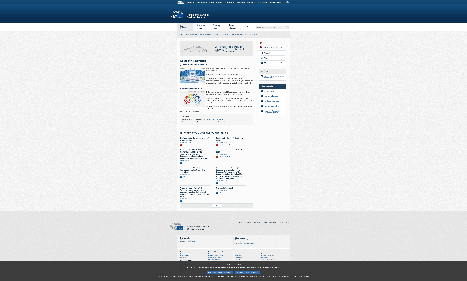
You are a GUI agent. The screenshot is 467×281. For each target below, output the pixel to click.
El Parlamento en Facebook (273, 63)
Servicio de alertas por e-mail (273, 47)
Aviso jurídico (257, 222)
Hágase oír (264, 257)
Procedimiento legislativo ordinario (245, 243)
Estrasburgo (212, 109)
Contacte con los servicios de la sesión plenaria (273, 77)
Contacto (248, 222)
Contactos (183, 257)
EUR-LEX (238, 241)
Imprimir (240, 222)
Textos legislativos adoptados (233, 27)
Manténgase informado (268, 255)
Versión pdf (223, 119)
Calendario (249, 27)
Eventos (237, 259)
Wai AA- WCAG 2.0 (284, 222)
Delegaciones (251, 2)
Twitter (266, 58)
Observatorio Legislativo (271, 96)
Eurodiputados (202, 2)
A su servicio (262, 2)
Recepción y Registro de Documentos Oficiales (271, 112)
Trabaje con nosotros (267, 259)
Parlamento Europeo (198, 15)
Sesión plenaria (196, 17)
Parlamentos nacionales (242, 240)
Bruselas (231, 109)
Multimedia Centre (275, 2)
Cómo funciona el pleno (271, 106)
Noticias (182, 253)
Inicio (209, 253)
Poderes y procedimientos (216, 255)
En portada (190, 2)
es (179, 2)
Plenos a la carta (268, 91)
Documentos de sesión (271, 43)
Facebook (267, 53)
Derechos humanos (214, 259)
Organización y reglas (214, 257)
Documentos (238, 257)
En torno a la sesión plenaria (201, 27)
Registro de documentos (271, 101)
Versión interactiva (212, 119)
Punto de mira (184, 255)
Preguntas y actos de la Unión (217, 27)
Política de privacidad (270, 222)
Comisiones (241, 2)
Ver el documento (189, 145)
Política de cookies (279, 276)
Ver (184, 163)
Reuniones (238, 255)
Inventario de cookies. (302, 276)
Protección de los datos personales (253, 276)
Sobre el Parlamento (215, 2)
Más (287, 2)
